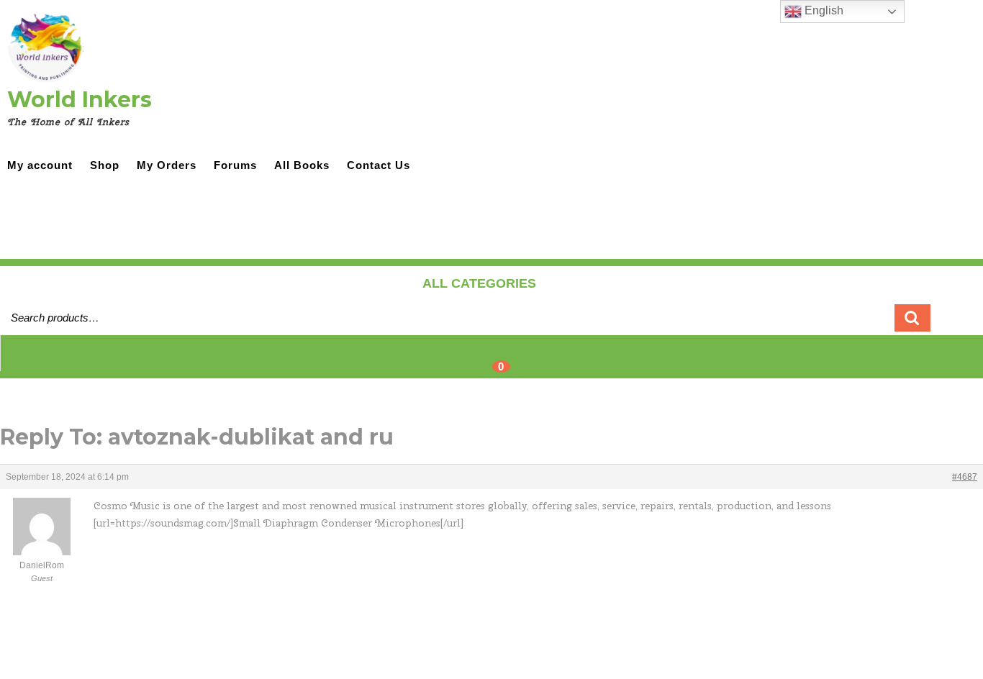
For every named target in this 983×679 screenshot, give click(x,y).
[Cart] (492, 361)
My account (40, 165)
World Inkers (79, 99)
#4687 (964, 477)
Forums (235, 165)
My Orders (166, 165)
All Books (302, 165)
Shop (104, 165)
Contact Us (378, 165)
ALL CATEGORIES (479, 283)
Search (912, 317)
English (822, 10)
